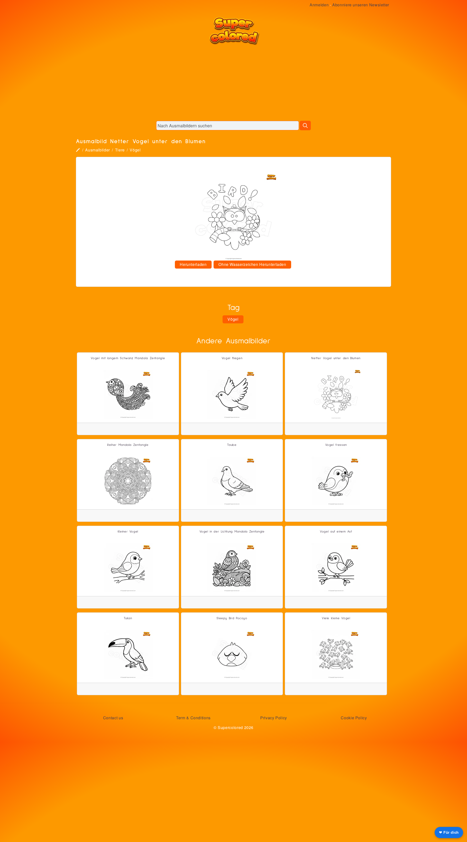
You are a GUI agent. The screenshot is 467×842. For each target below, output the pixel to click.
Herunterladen (193, 264)
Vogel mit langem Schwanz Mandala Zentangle (128, 358)
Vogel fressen (336, 445)
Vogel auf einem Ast (336, 531)
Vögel (135, 150)
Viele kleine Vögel (336, 618)
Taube (231, 445)
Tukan (128, 618)
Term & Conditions (193, 717)
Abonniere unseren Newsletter (360, 5)
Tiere (120, 150)
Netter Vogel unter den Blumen (335, 358)
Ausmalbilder (97, 150)
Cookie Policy (354, 717)
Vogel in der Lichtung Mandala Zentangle (232, 531)
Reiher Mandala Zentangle (127, 445)
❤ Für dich (449, 832)
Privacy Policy (273, 717)
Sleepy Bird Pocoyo (231, 618)
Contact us (113, 717)
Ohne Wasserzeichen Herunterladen (252, 264)
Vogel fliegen (232, 358)
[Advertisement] (233, 83)
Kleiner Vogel (128, 531)
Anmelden (319, 5)
